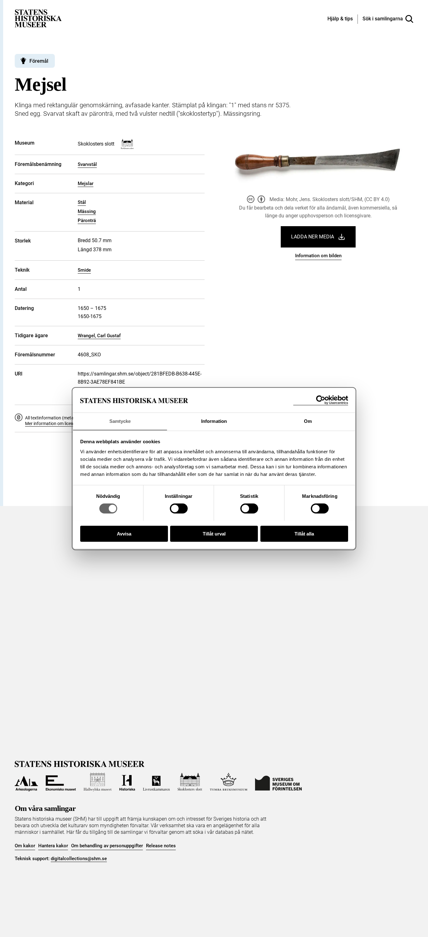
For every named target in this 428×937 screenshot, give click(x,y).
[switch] (179, 508)
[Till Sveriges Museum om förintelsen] (278, 782)
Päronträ (87, 220)
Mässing (87, 211)
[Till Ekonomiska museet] (61, 782)
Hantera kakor (53, 846)
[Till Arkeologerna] (26, 782)
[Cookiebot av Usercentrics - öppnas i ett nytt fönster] (320, 400)
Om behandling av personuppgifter (107, 846)
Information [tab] (214, 420)
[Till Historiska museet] (127, 782)
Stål (82, 202)
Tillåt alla (304, 533)
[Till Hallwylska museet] (98, 782)
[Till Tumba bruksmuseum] (229, 782)
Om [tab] (308, 420)
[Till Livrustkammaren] (156, 782)
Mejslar (85, 183)
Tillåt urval (214, 533)
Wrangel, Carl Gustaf (99, 335)
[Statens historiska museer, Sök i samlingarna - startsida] (38, 18)
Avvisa (124, 533)
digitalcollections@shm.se (79, 858)
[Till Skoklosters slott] (190, 782)
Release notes (161, 846)
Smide (84, 270)
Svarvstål (87, 164)
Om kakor (25, 846)
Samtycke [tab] (120, 420)
